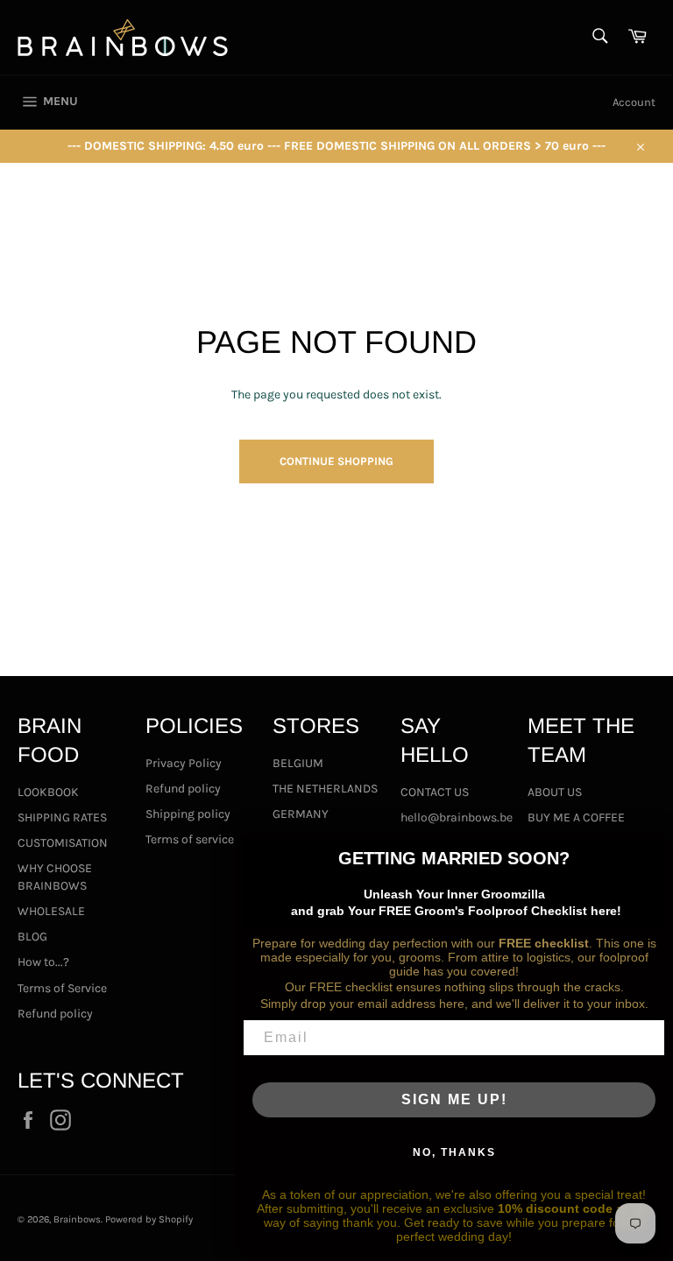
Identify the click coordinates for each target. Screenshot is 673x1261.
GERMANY (301, 814)
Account (634, 102)
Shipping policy (187, 814)
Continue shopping (336, 461)
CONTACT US (434, 792)
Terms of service (189, 839)
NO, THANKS (454, 1152)
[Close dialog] (653, 850)
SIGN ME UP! (454, 1099)
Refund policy (55, 1013)
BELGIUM (298, 763)
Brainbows (77, 1219)
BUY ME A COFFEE (576, 817)
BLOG (32, 936)
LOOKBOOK (48, 792)
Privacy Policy (183, 763)
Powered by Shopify (149, 1219)
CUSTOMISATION (63, 842)
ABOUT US (555, 792)
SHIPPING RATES (62, 817)
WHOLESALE (51, 911)
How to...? (43, 962)
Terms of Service (62, 988)
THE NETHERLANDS (325, 788)
